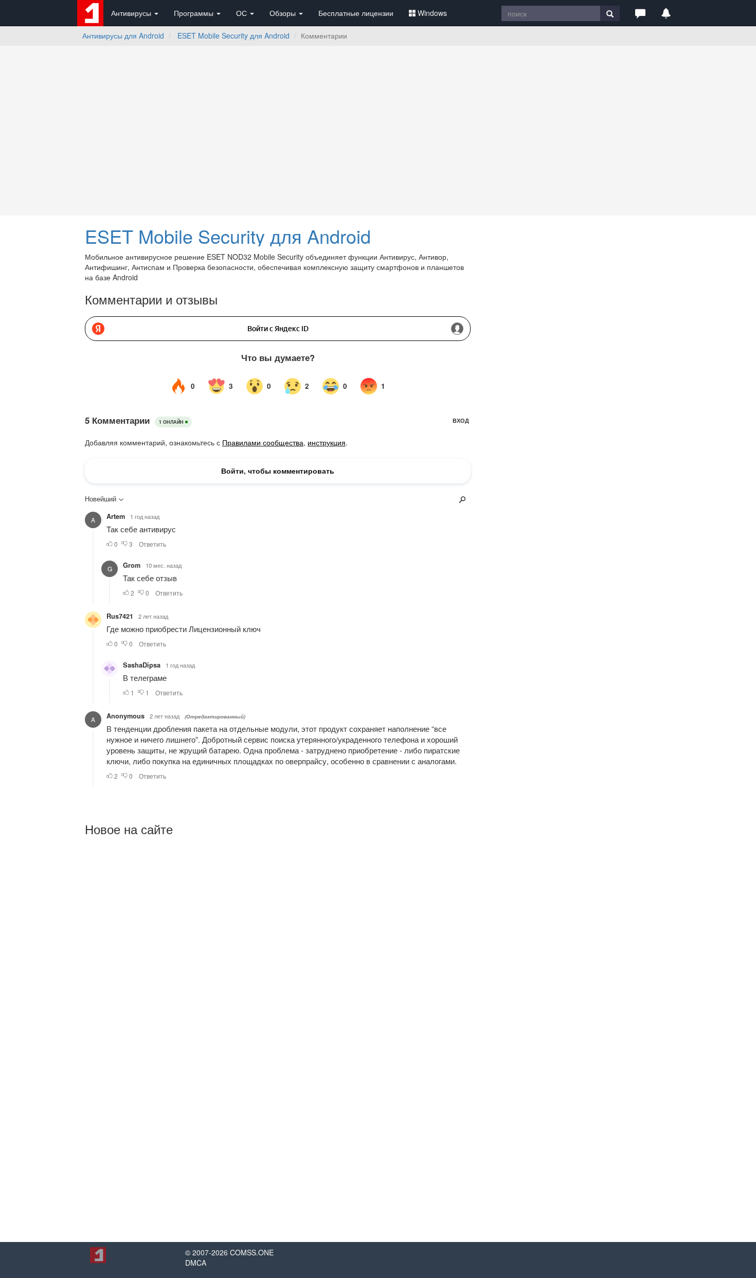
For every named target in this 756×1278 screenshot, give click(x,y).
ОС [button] (242, 13)
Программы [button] (194, 13)
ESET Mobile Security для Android (233, 35)
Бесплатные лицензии (355, 13)
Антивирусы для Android (123, 35)
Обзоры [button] (283, 13)
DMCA (195, 1262)
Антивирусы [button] (132, 13)
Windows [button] (432, 13)
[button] (640, 13)
